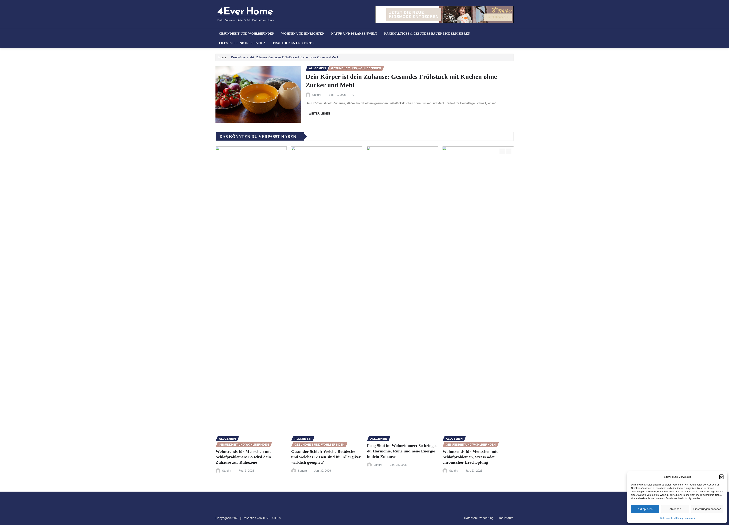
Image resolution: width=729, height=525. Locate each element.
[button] (721, 476)
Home (222, 57)
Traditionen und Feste (293, 43)
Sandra (316, 94)
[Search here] (512, 33)
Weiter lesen (319, 113)
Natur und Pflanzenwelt (354, 33)
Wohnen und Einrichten (302, 33)
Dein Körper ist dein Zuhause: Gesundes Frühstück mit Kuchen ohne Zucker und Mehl (284, 57)
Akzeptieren (645, 509)
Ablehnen (675, 509)
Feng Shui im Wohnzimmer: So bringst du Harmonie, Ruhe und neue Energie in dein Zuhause (326, 451)
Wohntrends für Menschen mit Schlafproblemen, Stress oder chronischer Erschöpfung (394, 457)
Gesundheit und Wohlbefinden (246, 33)
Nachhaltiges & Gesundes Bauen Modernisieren (427, 33)
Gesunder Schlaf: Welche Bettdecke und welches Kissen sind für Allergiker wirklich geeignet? (251, 457)
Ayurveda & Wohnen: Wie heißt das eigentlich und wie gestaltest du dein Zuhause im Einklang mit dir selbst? (475, 451)
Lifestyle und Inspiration (242, 43)
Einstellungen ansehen (707, 509)
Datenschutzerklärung (671, 517)
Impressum (690, 517)
